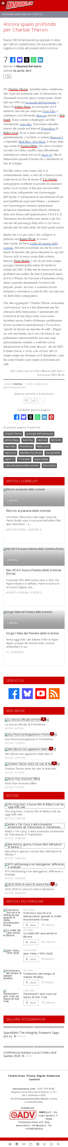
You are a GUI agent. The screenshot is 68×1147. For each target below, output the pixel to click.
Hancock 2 (56, 137)
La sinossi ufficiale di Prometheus (25, 724)
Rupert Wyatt (27, 239)
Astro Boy (26, 124)
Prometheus (48, 128)
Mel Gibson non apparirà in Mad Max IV (29, 754)
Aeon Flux (49, 111)
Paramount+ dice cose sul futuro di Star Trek (39, 995)
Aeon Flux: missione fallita (20, 783)
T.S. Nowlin (50, 179)
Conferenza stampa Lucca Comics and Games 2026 (29, 1054)
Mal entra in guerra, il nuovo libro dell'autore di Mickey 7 (33, 853)
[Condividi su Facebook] (13, 60)
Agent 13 (47, 154)
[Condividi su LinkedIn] (40, 60)
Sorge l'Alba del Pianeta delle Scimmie (32, 633)
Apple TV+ (37, 14)
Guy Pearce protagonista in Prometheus (29, 739)
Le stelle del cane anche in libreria (40, 934)
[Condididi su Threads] (27, 60)
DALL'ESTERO (30, 950)
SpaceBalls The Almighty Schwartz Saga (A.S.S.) (31, 1034)
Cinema (17, 384)
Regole (41, 1075)
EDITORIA (28, 930)
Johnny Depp (22, 106)
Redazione (53, 1075)
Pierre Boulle (22, 261)
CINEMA (12, 500)
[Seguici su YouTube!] (41, 693)
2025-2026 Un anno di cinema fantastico (29, 889)
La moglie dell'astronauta (41, 102)
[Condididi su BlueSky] (20, 60)
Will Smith (56, 440)
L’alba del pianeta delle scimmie (22, 465)
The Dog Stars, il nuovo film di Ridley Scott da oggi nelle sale (32, 813)
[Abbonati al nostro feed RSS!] (54, 693)
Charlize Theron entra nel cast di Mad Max (30, 768)
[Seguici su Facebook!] (14, 693)
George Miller (29, 146)
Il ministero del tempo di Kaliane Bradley (39, 975)
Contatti (34, 1079)
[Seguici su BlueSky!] (27, 693)
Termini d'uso (16, 1075)
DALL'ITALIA (29, 910)
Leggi (32, 925)
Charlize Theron (18, 89)
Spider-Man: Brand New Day (16, 14)
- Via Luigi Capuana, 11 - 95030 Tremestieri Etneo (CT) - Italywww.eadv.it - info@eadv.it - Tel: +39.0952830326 (37, 1120)
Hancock (41, 115)
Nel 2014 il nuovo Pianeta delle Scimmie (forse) (33, 572)
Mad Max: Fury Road (31, 452)
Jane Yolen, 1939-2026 (38, 953)
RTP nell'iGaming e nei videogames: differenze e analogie (34, 873)
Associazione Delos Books (34, 1098)
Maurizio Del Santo (29, 66)
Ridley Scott (10, 133)
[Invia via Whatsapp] (33, 60)
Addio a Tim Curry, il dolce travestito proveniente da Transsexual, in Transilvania (34, 833)
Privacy (31, 1075)
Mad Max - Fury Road (32, 141)
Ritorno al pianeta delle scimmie (28, 511)
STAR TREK (28, 991)
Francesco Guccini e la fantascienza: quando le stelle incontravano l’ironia (42, 916)
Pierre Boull (49, 465)
